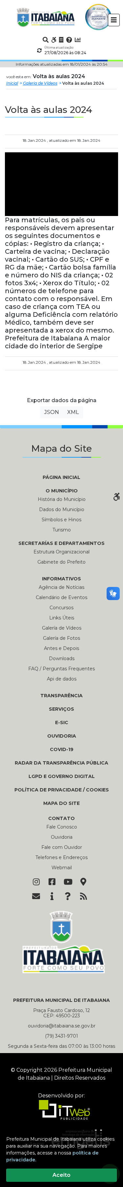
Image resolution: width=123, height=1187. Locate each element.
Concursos (61, 608)
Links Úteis (61, 618)
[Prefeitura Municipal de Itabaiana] (45, 17)
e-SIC (61, 722)
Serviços (61, 709)
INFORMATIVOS (61, 579)
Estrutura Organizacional (61, 552)
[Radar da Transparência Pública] (78, 40)
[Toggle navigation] (114, 20)
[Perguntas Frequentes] (69, 40)
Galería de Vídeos (61, 628)
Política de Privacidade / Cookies (61, 790)
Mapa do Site (61, 803)
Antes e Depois (61, 648)
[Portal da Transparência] (61, 40)
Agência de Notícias (61, 587)
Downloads (61, 658)
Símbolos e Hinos (61, 520)
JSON (51, 412)
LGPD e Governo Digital (62, 776)
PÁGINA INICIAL (61, 477)
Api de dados (61, 679)
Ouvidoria (61, 736)
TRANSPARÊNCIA (61, 696)
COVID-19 (61, 749)
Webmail (61, 868)
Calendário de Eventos (61, 597)
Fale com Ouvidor (61, 847)
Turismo (61, 530)
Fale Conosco (61, 827)
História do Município (62, 499)
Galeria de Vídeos (40, 83)
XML (73, 412)
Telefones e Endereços (61, 857)
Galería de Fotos (61, 638)
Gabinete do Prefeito (61, 562)
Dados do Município (61, 509)
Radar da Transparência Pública (61, 763)
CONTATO (61, 818)
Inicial (12, 83)
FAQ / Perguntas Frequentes (61, 669)
